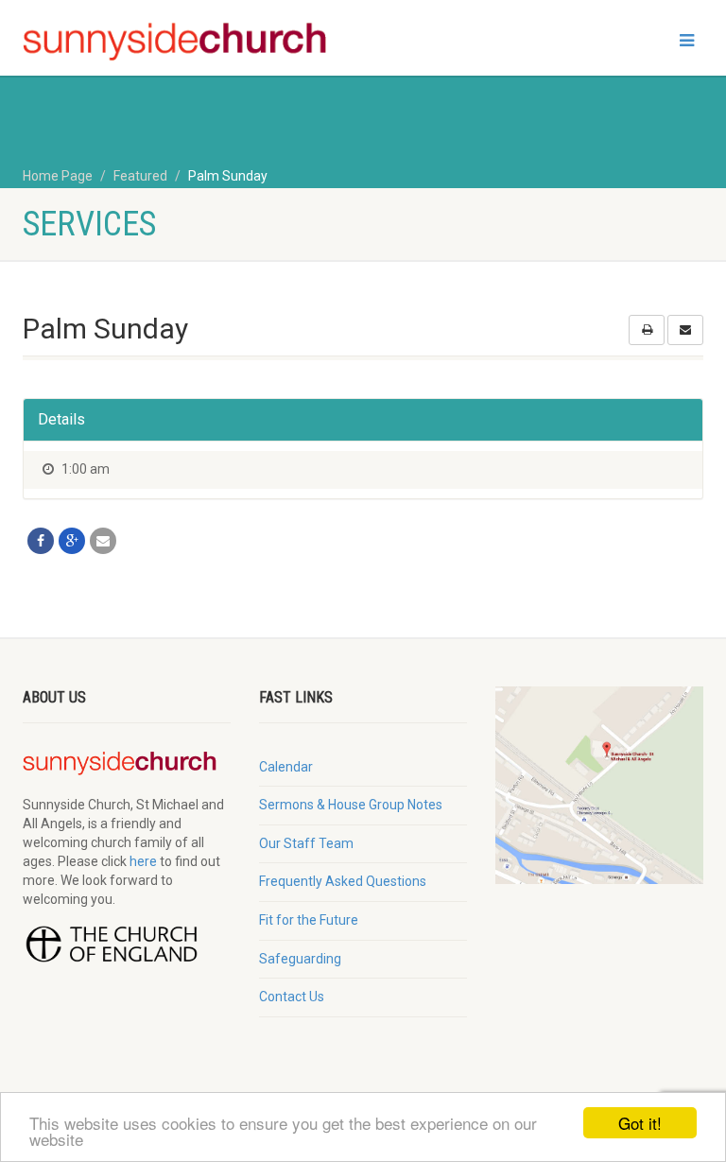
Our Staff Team (306, 843)
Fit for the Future (308, 920)
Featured (140, 175)
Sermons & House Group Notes (350, 804)
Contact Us (291, 996)
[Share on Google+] (72, 541)
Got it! (640, 1123)
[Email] (103, 541)
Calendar (286, 766)
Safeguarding (300, 958)
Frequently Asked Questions (342, 881)
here (143, 861)
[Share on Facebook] (40, 541)
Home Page (58, 175)
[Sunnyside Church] (186, 42)
